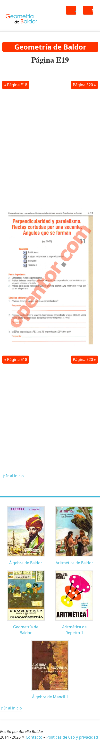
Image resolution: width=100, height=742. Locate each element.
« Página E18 (15, 84)
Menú (92, 10)
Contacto (34, 737)
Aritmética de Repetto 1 (74, 629)
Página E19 (50, 59)
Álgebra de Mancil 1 (50, 696)
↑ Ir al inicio (13, 475)
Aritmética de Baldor (74, 562)
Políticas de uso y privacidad (72, 737)
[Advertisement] (50, 147)
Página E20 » (84, 84)
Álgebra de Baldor (25, 562)
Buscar (75, 10)
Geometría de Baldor (50, 46)
